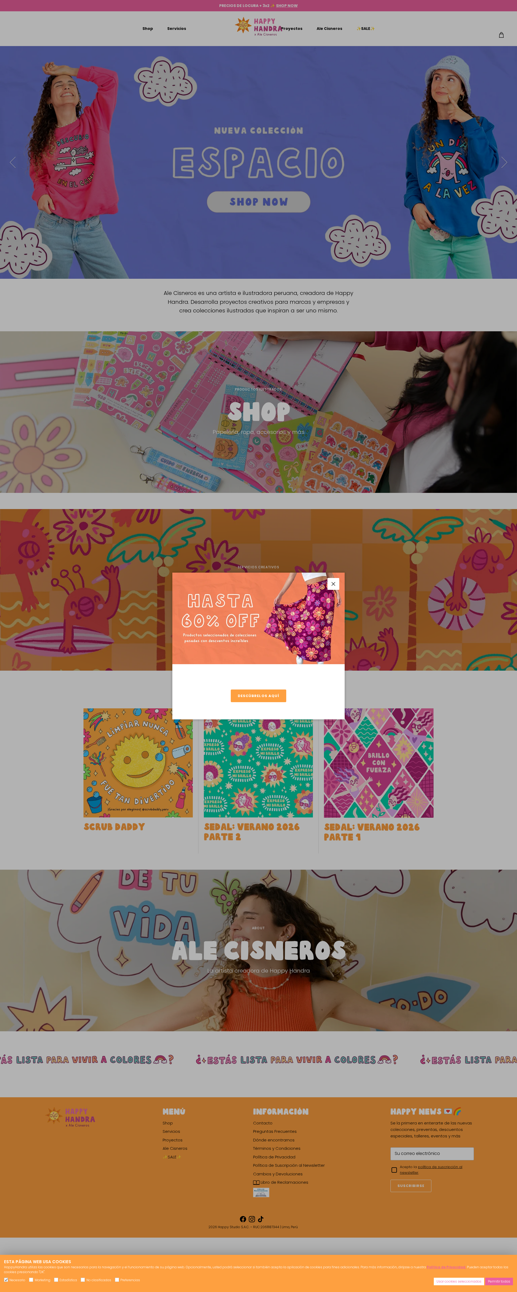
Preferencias (130, 1280)
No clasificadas (98, 1280)
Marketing (42, 1280)
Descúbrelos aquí (258, 695)
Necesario (17, 1280)
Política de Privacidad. (446, 1267)
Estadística (68, 1280)
